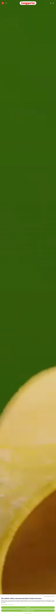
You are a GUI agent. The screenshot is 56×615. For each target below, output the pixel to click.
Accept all (28, 607)
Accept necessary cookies (28, 610)
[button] (3, 3)
